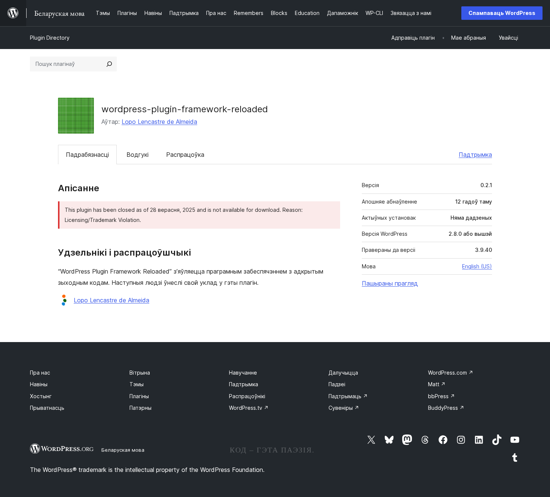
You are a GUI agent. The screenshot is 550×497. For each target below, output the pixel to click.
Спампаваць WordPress (501, 13)
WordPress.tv (249, 408)
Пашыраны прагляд (390, 283)
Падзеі (337, 384)
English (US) (477, 266)
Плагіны (139, 396)
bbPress (441, 396)
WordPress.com (450, 372)
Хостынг (41, 396)
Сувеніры (344, 408)
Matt (437, 384)
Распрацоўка (185, 154)
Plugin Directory (50, 37)
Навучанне (243, 372)
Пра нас (40, 372)
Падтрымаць (348, 396)
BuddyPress (446, 408)
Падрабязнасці (87, 154)
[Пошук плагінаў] (109, 64)
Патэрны (140, 408)
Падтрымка (475, 154)
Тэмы (136, 384)
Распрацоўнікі (247, 396)
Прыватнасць (47, 408)
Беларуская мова (122, 450)
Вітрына (139, 372)
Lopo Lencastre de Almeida (159, 121)
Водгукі (137, 154)
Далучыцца (343, 372)
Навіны (39, 384)
